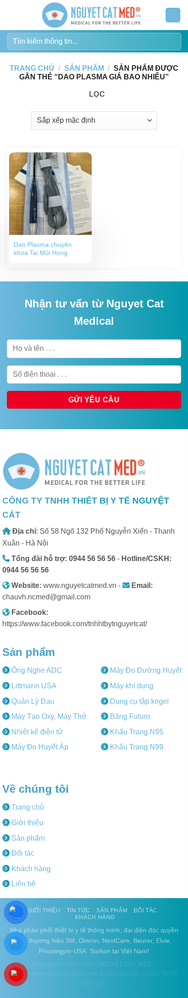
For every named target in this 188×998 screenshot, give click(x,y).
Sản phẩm (84, 68)
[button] (12, 15)
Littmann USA (33, 686)
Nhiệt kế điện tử (36, 732)
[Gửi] (170, 41)
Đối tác (22, 853)
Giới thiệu (26, 822)
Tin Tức (78, 910)
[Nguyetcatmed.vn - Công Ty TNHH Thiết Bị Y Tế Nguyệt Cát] (91, 15)
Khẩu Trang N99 (135, 747)
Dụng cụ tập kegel (138, 701)
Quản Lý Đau (32, 701)
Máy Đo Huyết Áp (39, 747)
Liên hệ (23, 884)
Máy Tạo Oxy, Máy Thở (48, 716)
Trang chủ (32, 68)
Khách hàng (30, 869)
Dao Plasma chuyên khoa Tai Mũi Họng (43, 248)
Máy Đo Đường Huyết (145, 670)
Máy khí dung (130, 686)
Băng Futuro (129, 716)
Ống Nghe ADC (36, 670)
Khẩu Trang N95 (135, 732)
